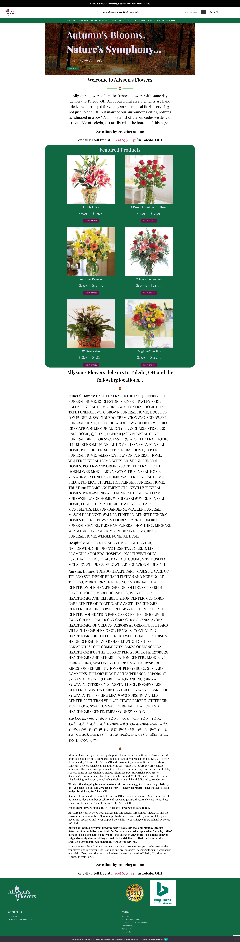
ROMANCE (151, 20)
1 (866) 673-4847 (123, 139)
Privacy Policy (127, 925)
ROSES (137, 20)
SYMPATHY (113, 20)
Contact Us (126, 932)
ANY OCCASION (72, 20)
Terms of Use (127, 928)
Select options (91, 221)
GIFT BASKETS (170, 20)
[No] (237, 939)
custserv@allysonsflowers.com (20, 919)
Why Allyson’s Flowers (131, 919)
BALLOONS (160, 20)
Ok (166, 939)
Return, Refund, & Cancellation (134, 922)
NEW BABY (93, 20)
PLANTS (143, 20)
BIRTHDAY (121, 20)
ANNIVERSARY (103, 20)
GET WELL (130, 20)
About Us (125, 916)
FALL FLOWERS (83, 20)
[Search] (203, 12)
